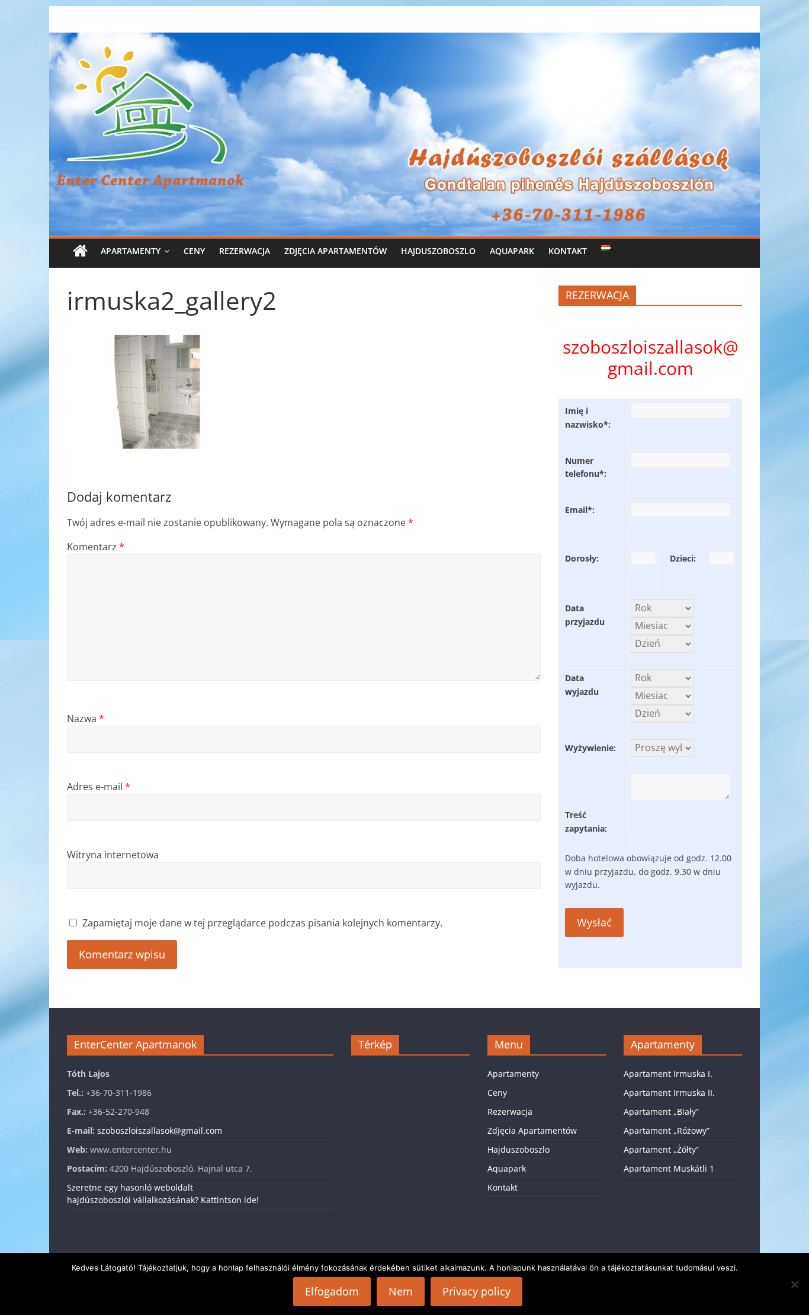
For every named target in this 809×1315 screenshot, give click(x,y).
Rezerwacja (244, 250)
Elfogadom (332, 1291)
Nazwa (85, 718)
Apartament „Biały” (661, 1111)
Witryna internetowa (113, 854)
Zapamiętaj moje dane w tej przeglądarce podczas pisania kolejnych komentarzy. (262, 922)
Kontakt (567, 250)
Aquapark (512, 250)
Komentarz (95, 546)
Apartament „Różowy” (667, 1130)
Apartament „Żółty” (661, 1149)
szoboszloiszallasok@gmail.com (159, 1130)
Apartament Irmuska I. (668, 1073)
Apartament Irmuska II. (669, 1092)
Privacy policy (476, 1291)
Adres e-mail (98, 786)
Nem (401, 1291)
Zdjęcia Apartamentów (335, 250)
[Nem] (794, 1284)
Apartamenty (130, 250)
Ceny (194, 250)
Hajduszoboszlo (438, 250)
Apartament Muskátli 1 (669, 1168)
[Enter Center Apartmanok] (404, 39)
